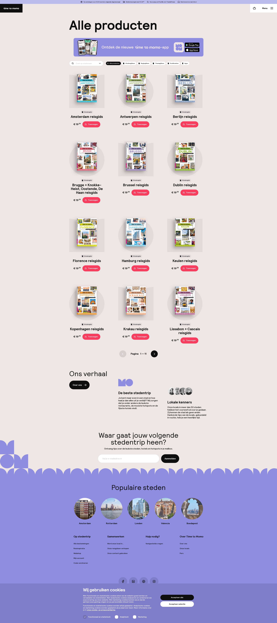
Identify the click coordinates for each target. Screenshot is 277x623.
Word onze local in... (115, 543)
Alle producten (114, 63)
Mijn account (79, 558)
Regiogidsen (145, 63)
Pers (181, 553)
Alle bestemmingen (81, 543)
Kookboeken (174, 63)
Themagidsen (159, 63)
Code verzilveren (81, 563)
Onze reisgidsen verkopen (118, 548)
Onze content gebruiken (117, 553)
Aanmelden (170, 458)
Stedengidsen (130, 63)
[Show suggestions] (100, 63)
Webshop (77, 553)
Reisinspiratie (79, 548)
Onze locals (184, 548)
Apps (186, 63)
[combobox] (86, 63)
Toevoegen (93, 124)
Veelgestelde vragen (154, 543)
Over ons (77, 385)
